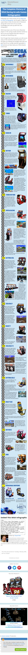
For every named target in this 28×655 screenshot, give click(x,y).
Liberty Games (5, 636)
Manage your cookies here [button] (14, 644)
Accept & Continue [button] (20, 649)
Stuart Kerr (18, 535)
